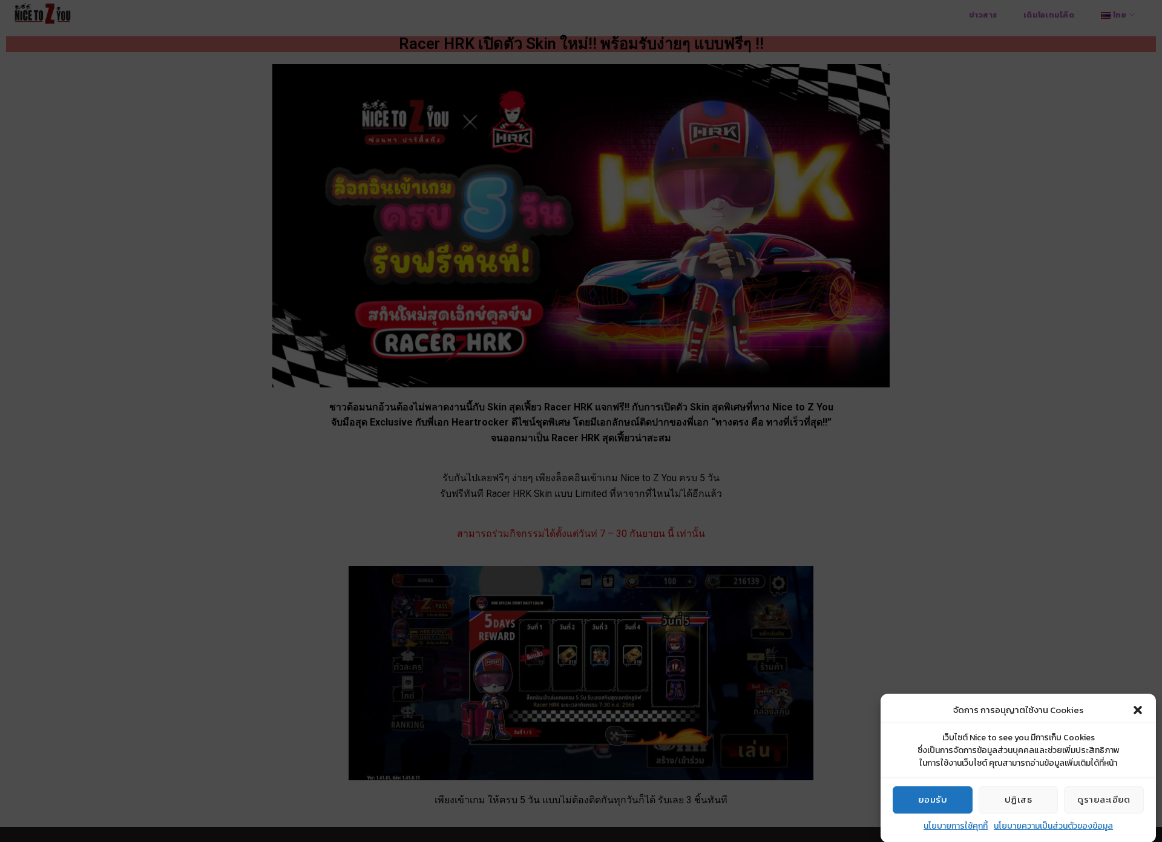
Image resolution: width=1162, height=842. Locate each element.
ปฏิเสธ (1018, 799)
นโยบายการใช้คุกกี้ (956, 826)
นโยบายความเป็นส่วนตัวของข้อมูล (1053, 826)
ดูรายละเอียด (1104, 799)
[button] (1138, 710)
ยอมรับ (932, 799)
